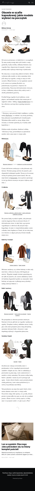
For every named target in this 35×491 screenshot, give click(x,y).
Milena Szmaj (6, 28)
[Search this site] (29, 2)
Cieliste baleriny (14, 265)
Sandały (16, 361)
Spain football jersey (24, 102)
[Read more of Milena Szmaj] (4, 23)
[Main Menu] (32, 2)
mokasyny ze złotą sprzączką (24, 164)
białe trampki (22, 265)
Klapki (19, 361)
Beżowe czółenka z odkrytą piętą (12, 213)
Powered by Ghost (17, 478)
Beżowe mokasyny (8, 164)
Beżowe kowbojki (8, 314)
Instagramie (13, 178)
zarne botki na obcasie (20, 314)
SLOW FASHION (6, 9)
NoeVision (9, 115)
